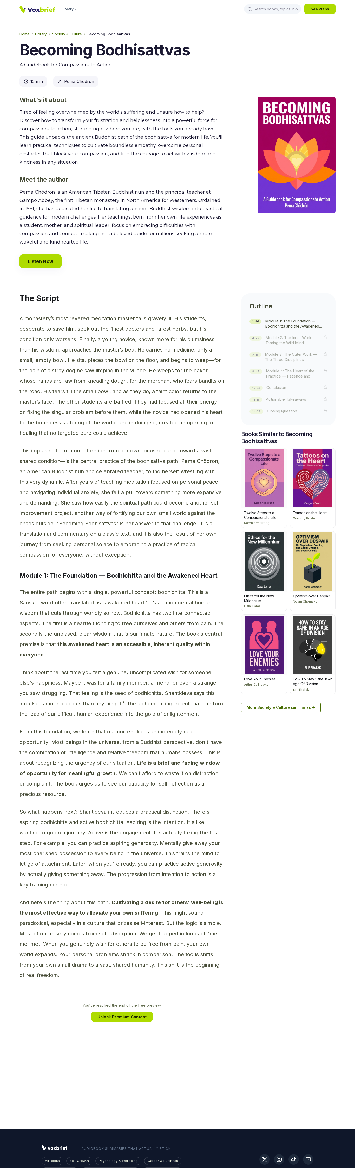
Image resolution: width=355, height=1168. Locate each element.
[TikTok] (293, 1159)
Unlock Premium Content (122, 1016)
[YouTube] (308, 1159)
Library (68, 9)
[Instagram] (279, 1159)
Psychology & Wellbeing (118, 1161)
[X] (264, 1159)
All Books (52, 1161)
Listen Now (40, 261)
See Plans (320, 9)
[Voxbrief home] (37, 9)
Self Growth (79, 1161)
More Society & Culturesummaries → (281, 707)
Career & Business (163, 1161)
